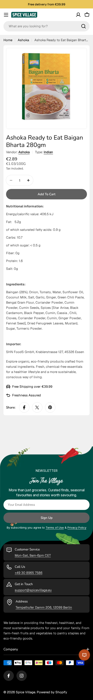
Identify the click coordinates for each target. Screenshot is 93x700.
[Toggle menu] (6, 14)
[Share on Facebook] (24, 407)
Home (7, 40)
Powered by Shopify (52, 692)
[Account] (78, 14)
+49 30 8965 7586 (28, 573)
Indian (48, 152)
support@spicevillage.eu (33, 590)
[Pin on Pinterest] (50, 407)
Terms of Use (55, 527)
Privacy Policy (76, 527)
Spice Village (25, 692)
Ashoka (23, 40)
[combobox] (46, 26)
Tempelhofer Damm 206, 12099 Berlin (44, 607)
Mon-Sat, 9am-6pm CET (33, 555)
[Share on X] (37, 407)
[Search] (83, 26)
